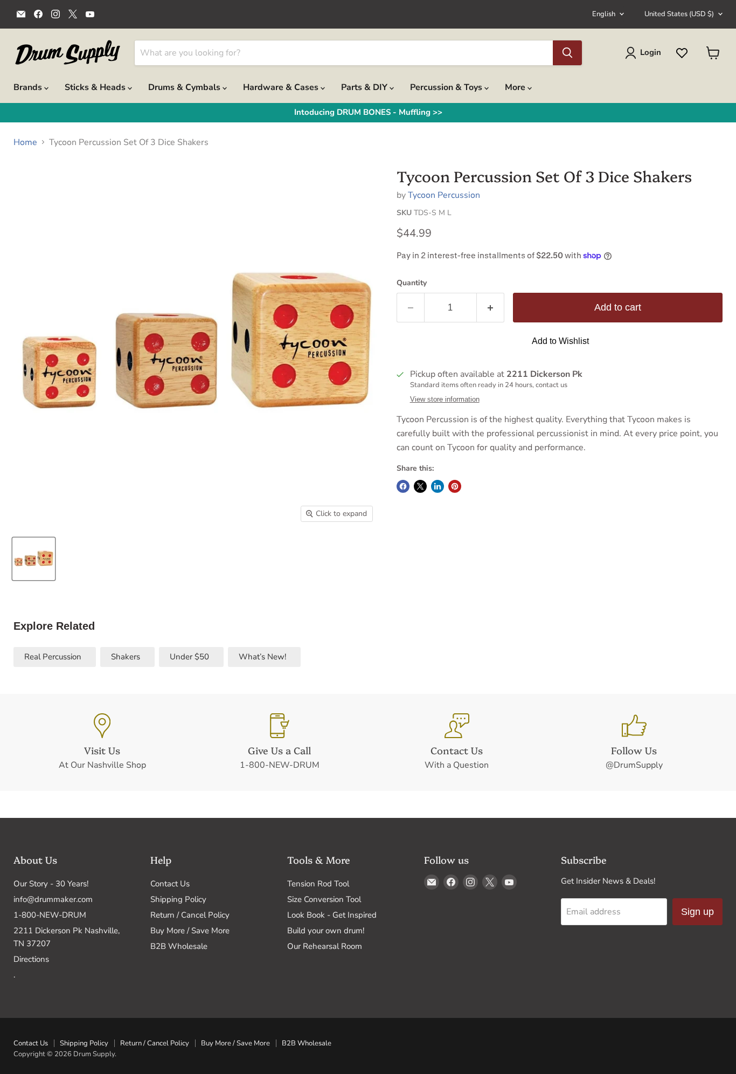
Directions (31, 959)
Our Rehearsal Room (324, 946)
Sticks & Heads (96, 87)
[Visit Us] (102, 742)
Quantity (412, 283)
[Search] (567, 52)
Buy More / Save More (190, 930)
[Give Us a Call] (279, 742)
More (516, 87)
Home (25, 142)
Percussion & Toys (447, 87)
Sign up (697, 911)
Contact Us (170, 883)
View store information (445, 399)
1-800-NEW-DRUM (49, 915)
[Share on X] (420, 486)
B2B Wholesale (178, 946)
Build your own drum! (325, 930)
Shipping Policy (178, 899)
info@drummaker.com (53, 899)
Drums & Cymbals (185, 87)
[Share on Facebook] (403, 486)
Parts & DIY (365, 87)
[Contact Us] (456, 742)
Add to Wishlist (560, 341)
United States (679, 14)
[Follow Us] (634, 742)
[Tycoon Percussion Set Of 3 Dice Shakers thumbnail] (33, 559)
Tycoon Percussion (444, 195)
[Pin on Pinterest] (454, 486)
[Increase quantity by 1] (490, 307)
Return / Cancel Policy (190, 915)
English (603, 14)
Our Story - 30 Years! (50, 883)
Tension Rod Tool (318, 883)
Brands (28, 87)
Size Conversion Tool (324, 899)
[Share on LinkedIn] (437, 486)
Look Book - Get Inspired (332, 915)
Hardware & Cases (282, 87)
